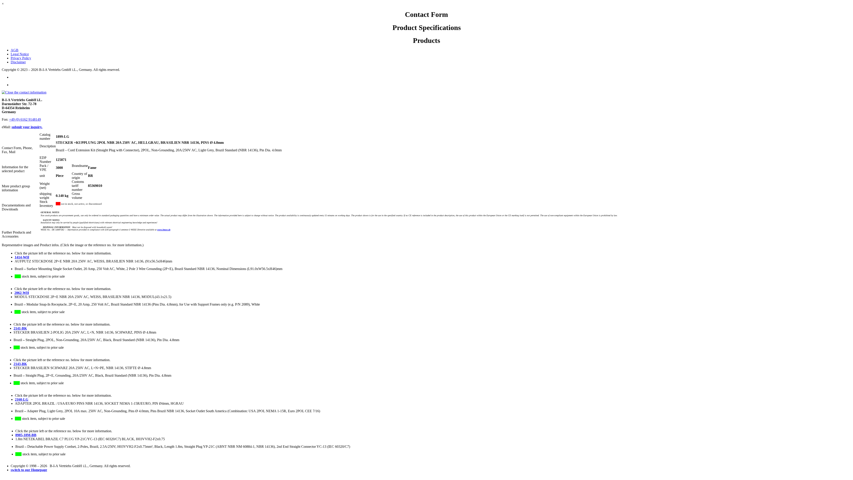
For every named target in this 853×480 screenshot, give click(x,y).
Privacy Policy (21, 58)
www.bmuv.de (163, 229)
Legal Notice (20, 54)
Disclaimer (18, 62)
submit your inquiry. (27, 127)
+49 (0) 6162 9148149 (25, 119)
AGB (14, 50)
